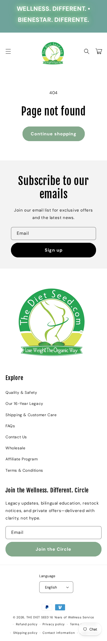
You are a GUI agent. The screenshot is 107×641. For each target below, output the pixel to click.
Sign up (54, 250)
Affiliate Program (21, 459)
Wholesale (15, 447)
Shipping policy (25, 633)
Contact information (59, 633)
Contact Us (16, 436)
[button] (8, 51)
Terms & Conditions (24, 470)
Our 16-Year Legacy (24, 403)
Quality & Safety (21, 392)
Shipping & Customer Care (31, 414)
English (51, 587)
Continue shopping (54, 134)
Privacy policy (54, 624)
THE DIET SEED (37, 617)
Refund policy (27, 624)
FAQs (10, 425)
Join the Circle (53, 549)
